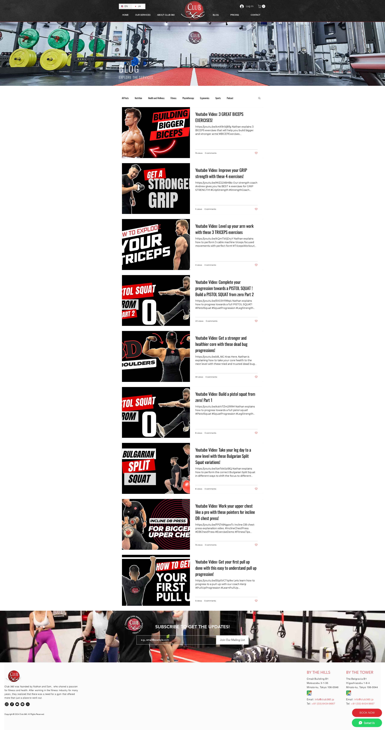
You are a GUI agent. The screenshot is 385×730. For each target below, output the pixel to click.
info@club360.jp (364, 699)
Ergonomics (204, 98)
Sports (218, 98)
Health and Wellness (156, 98)
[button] (166, 15)
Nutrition (138, 98)
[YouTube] (17, 704)
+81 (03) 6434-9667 (323, 703)
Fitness (173, 98)
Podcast (230, 98)
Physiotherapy (188, 98)
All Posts (125, 98)
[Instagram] (7, 704)
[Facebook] (12, 704)
